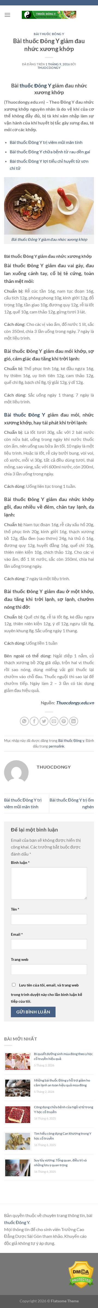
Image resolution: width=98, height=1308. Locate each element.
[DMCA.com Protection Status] (81, 1274)
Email (17, 934)
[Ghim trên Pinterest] (63, 721)
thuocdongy (49, 67)
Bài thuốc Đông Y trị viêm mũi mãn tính (46, 142)
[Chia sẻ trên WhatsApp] (24, 721)
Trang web (19, 959)
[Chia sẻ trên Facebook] (34, 721)
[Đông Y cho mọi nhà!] (49, 15)
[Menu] (7, 14)
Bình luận (20, 862)
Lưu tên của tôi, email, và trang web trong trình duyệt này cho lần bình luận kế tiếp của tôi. (46, 993)
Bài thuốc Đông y (49, 34)
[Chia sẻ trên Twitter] (43, 721)
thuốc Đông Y (35, 85)
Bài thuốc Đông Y (24, 415)
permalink (56, 746)
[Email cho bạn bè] (54, 721)
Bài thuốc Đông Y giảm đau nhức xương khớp (49, 239)
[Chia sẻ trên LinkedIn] (73, 721)
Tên (15, 909)
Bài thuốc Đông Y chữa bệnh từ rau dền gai (50, 151)
